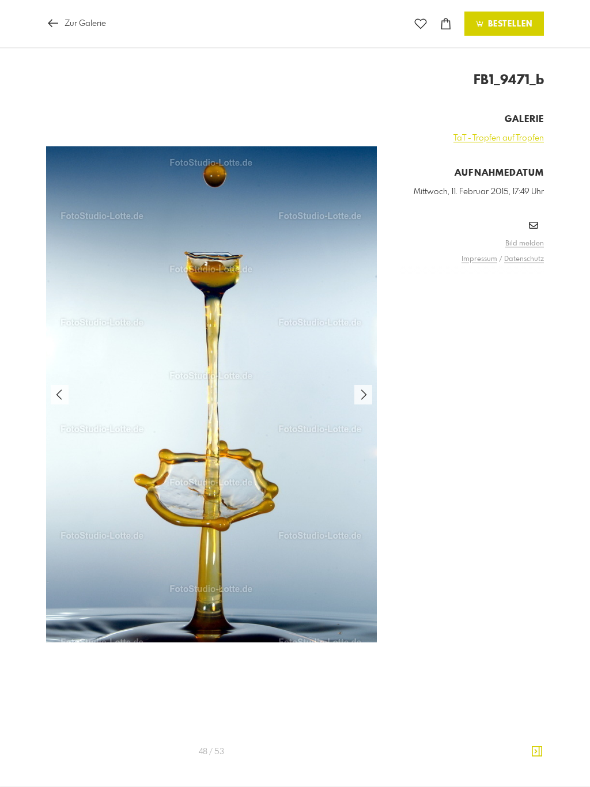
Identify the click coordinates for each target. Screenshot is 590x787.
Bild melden (524, 243)
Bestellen (508, 24)
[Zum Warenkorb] (446, 24)
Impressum (479, 259)
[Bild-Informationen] (537, 751)
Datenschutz (524, 259)
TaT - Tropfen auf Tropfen (498, 138)
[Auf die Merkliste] (421, 24)
